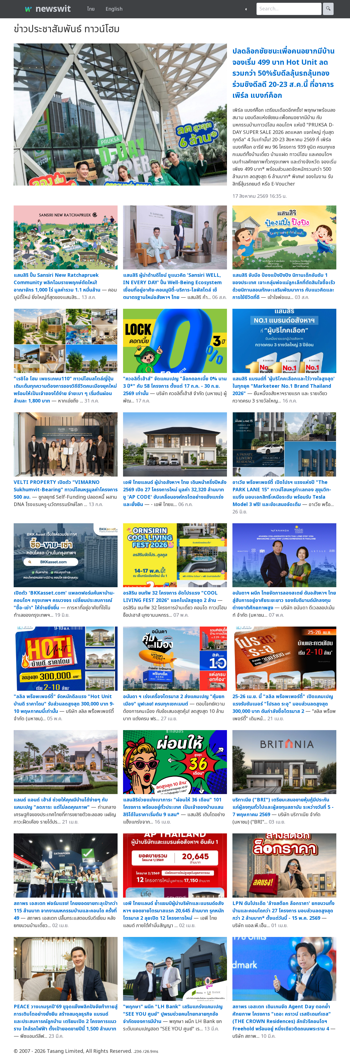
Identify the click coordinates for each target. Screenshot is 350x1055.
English (114, 9)
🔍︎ (328, 9)
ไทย (91, 9)
